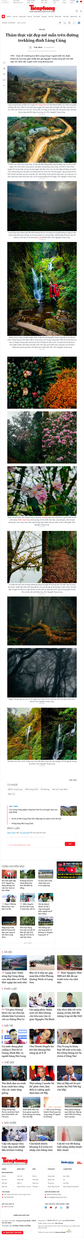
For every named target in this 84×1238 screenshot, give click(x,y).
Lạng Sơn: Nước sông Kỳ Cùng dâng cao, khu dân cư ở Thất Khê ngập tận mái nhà (14, 977)
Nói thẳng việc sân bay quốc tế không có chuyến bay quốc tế (45, 931)
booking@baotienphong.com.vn (57, 1197)
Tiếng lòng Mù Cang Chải (22, 823)
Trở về (4, 86)
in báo (69, 23)
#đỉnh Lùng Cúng (15, 789)
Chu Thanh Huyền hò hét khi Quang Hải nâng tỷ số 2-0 (41, 1049)
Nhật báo (21, 1169)
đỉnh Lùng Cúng (24, 520)
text (65, 23)
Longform (67, 1169)
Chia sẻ (4, 68)
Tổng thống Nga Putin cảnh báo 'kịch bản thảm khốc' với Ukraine (10, 1113)
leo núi (38, 237)
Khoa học (51, 1183)
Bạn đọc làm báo (14, 1232)
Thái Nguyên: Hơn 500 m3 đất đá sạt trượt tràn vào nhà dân (69, 977)
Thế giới (44, 16)
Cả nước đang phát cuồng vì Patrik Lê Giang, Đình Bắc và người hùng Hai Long (14, 1051)
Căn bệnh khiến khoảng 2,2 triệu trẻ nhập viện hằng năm (41, 1147)
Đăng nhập (11, 833)
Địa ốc (30, 16)
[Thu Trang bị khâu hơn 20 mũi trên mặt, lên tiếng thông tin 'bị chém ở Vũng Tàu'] (69, 1036)
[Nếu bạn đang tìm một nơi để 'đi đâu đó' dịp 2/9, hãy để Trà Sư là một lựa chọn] (27, 921)
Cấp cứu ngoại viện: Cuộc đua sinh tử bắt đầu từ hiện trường (13, 1147)
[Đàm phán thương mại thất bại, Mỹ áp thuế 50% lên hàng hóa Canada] (73, 1102)
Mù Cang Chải (40, 105)
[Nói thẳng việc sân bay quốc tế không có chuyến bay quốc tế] (45, 921)
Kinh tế (15, 16)
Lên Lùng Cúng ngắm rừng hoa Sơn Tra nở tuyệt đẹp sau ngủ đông (33, 810)
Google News (79, 23)
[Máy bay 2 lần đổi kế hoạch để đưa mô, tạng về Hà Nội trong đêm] (9, 921)
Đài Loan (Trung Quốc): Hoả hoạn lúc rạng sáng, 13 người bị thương (52, 1113)
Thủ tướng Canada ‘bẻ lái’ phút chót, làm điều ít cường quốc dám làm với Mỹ (41, 1088)
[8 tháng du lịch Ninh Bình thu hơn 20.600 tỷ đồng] (27, 874)
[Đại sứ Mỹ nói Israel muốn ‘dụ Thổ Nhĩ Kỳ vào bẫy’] (69, 1073)
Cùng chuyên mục (13, 866)
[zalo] (62, 1207)
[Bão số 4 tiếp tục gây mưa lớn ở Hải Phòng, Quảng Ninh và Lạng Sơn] (42, 962)
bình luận (74, 23)
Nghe (4, 63)
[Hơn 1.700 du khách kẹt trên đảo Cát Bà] (9, 897)
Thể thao (66, 16)
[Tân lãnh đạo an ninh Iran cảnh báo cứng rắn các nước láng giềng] (14, 1073)
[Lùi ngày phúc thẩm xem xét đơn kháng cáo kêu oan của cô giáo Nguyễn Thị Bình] (42, 999)
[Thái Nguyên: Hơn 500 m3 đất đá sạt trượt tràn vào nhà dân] (69, 962)
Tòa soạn (6, 1192)
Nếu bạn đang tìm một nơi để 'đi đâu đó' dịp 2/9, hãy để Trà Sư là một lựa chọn (27, 932)
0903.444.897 (9, 1207)
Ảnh (34, 1169)
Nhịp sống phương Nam (71, 1186)
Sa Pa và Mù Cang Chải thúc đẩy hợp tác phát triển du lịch (36, 818)
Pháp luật (58, 16)
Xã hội (9, 16)
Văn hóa (4, 1183)
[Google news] (68, 1207)
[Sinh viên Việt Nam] (67, 1163)
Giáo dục (35, 1183)
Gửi (70, 844)
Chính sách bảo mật (21, 1215)
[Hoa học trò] (79, 1163)
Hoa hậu (66, 1183)
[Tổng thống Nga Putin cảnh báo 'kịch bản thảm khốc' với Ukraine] (10, 1102)
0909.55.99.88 (52, 1194)
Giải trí (8, 1025)
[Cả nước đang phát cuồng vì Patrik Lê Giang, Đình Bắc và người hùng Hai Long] (14, 1036)
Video (4, 1169)
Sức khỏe (37, 16)
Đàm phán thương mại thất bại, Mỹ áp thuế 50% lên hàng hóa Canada (73, 1113)
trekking (45, 517)
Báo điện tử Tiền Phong (42, 8)
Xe (79, 16)
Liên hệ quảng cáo (52, 1192)
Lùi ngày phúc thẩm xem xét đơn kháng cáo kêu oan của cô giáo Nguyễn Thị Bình (41, 1014)
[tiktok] (57, 1207)
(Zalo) (59, 1194)
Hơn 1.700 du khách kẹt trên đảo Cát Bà (9, 906)
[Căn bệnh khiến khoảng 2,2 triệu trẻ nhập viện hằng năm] (42, 1133)
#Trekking (45, 789)
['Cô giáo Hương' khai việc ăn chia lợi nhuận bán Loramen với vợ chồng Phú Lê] (14, 999)
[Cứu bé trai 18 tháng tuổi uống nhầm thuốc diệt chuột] (69, 1133)
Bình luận (4, 80)
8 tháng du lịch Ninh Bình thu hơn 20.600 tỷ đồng (26, 884)
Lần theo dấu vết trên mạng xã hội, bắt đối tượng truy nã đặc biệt (69, 1013)
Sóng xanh (22, 16)
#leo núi (11, 794)
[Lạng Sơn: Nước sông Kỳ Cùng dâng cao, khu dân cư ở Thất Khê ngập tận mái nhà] (14, 962)
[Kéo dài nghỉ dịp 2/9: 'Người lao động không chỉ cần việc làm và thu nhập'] (9, 874)
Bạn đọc (4, 1186)
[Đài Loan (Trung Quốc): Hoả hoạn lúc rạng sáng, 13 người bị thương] (52, 1102)
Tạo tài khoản (25, 833)
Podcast (51, 1169)
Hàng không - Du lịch (14, 23)
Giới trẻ (50, 16)
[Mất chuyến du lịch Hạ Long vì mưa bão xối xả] (27, 897)
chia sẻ (60, 23)
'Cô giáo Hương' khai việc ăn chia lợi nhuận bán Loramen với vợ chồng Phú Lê (13, 1014)
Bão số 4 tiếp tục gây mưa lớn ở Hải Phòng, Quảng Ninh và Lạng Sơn (41, 977)
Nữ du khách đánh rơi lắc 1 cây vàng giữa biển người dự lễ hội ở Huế (45, 909)
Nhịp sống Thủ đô (53, 1186)
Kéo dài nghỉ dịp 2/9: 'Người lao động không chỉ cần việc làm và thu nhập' (9, 885)
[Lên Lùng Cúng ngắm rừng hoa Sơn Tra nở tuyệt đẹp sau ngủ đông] (68, 811)
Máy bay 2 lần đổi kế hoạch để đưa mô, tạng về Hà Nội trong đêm (8, 932)
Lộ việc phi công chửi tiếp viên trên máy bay (45, 883)
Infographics (7, 1172)
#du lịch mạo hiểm (60, 789)
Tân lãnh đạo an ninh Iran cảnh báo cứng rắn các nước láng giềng (14, 1088)
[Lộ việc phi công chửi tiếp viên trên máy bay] (45, 874)
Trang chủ (3, 16)
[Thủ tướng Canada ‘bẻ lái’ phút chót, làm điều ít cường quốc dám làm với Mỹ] (42, 1073)
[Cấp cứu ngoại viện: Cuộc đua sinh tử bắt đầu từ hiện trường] (14, 1133)
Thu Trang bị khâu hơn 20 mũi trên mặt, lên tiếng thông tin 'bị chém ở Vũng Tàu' (69, 1051)
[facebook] (77, 1)
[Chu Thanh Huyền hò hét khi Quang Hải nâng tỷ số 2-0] (42, 1036)
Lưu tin (4, 74)
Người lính (73, 16)
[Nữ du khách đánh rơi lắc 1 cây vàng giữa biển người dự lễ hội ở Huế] (45, 897)
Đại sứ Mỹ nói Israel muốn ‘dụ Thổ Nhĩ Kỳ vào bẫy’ (69, 1086)
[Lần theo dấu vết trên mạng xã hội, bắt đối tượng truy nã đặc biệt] (69, 999)
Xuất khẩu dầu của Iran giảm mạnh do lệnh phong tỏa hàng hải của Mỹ (31, 1113)
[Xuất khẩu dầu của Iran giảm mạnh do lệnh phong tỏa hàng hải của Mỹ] (31, 1102)
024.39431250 (9, 1197)
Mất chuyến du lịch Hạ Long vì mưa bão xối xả (27, 906)
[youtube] (81, 1)
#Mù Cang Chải (31, 789)
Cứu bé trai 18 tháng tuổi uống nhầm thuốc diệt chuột (69, 1147)
